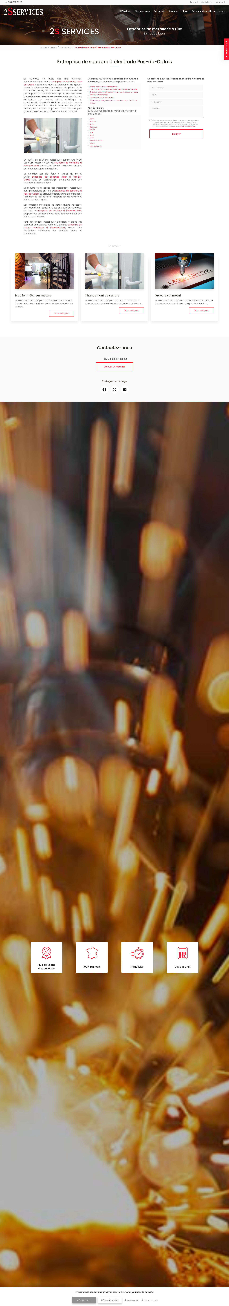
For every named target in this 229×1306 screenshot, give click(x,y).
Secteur (53, 47)
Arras (92, 124)
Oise (92, 138)
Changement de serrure (102, 295)
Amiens (93, 121)
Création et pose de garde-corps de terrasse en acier (114, 92)
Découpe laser (142, 11)
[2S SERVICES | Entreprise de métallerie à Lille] (23, 11)
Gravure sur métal (168, 295)
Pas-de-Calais (66, 47)
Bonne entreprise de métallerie (103, 87)
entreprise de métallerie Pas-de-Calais (53, 83)
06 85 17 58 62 (15, 2)
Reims (92, 143)
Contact (220, 2)
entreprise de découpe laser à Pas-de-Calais (53, 178)
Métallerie (125, 11)
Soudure (173, 11)
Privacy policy (150, 1300)
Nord (92, 135)
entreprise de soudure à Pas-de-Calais (59, 210)
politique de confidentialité (185, 126)
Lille (91, 132)
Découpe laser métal (99, 95)
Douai (92, 130)
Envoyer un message (114, 366)
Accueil (194, 2)
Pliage (184, 11)
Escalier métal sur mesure (33, 295)
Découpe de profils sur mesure (208, 11)
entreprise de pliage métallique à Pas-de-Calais (53, 226)
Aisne (92, 119)
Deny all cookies (110, 1300)
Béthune (93, 127)
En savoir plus (62, 313)
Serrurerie (159, 11)
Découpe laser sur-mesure (102, 97)
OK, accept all (85, 1300)
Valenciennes (96, 146)
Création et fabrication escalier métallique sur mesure (113, 89)
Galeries (205, 2)
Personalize (132, 1300)
